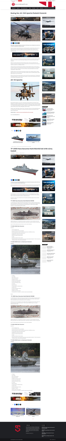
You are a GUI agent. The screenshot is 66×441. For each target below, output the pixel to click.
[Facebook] (11, 43)
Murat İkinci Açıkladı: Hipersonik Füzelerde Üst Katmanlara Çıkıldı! (50, 109)
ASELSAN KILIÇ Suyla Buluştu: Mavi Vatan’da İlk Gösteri (51, 112)
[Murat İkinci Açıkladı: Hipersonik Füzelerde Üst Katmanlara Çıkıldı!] (44, 109)
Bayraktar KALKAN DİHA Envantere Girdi (50, 123)
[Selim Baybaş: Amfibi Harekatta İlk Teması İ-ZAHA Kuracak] (44, 116)
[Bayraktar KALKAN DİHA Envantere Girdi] (44, 123)
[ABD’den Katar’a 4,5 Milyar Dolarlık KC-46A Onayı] (44, 120)
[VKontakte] (17, 43)
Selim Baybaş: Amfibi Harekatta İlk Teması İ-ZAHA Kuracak (51, 116)
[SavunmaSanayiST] (33, 4)
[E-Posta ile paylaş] (19, 43)
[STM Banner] (25, 55)
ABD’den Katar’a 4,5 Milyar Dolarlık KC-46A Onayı (50, 119)
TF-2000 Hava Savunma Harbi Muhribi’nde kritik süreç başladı (24, 112)
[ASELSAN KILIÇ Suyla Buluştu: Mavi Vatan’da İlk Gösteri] (44, 113)
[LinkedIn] (15, 43)
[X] (13, 43)
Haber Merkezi (13, 15)
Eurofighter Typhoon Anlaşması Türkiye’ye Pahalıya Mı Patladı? (30, 0)
